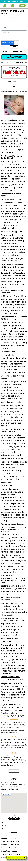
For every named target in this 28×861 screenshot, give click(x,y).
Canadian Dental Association (12, 273)
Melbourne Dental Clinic (14, 1)
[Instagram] (15, 818)
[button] (13, 6)
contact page (9, 589)
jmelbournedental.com (10, 138)
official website (7, 615)
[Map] (9, 818)
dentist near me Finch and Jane (14, 686)
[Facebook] (12, 818)
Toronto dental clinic (9, 713)
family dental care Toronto (11, 710)
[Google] (18, 818)
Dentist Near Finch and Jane (12, 120)
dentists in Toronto (15, 707)
